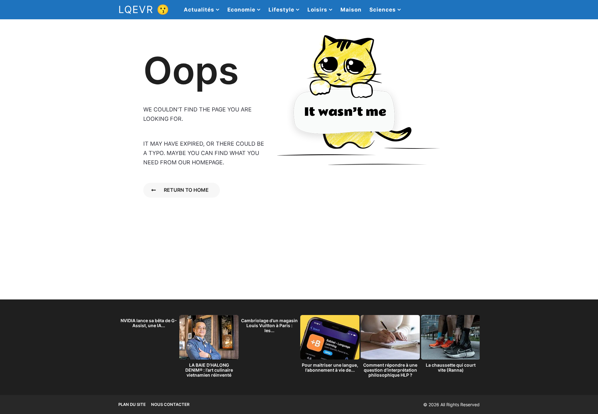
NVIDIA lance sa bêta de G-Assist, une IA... (149, 323)
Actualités (199, 10)
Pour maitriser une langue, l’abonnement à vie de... (330, 367)
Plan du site (132, 404)
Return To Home (186, 190)
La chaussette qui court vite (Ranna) (451, 367)
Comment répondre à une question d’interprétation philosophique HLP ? (390, 370)
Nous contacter (170, 404)
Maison (351, 10)
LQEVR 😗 (144, 9)
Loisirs (317, 10)
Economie (241, 10)
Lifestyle (281, 10)
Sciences (382, 10)
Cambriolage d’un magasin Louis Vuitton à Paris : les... (269, 325)
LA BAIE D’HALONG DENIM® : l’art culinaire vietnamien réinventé (209, 370)
